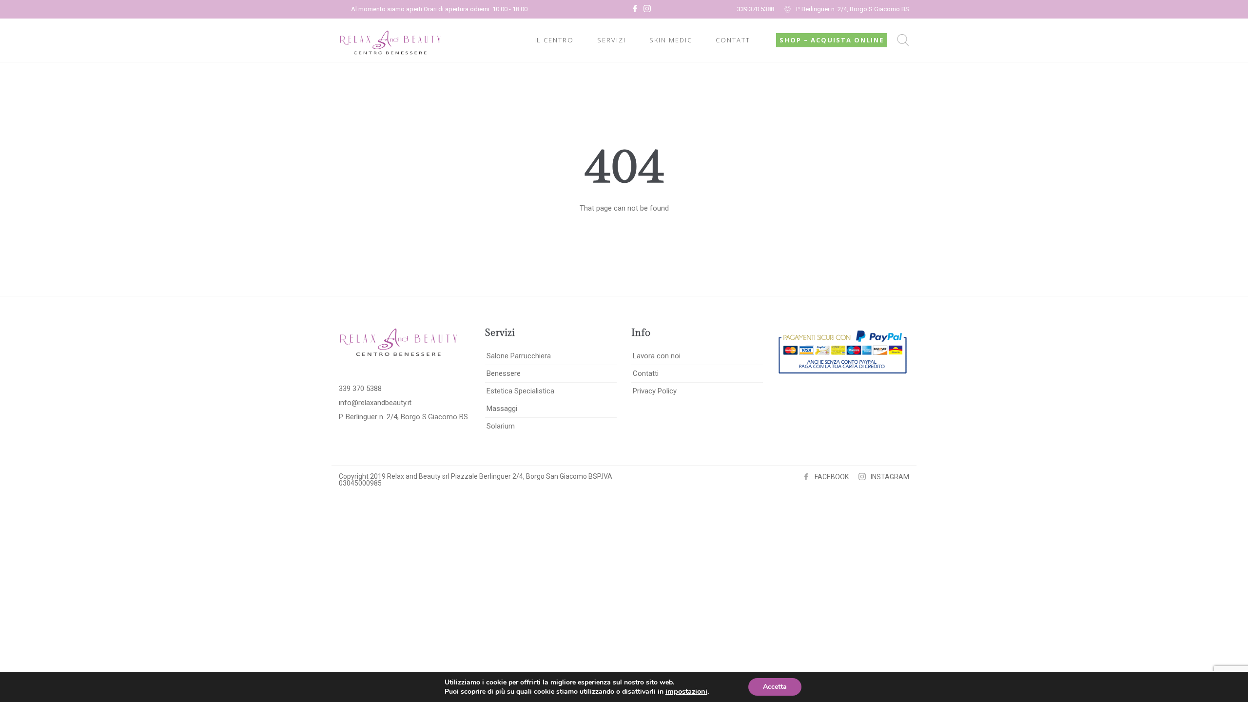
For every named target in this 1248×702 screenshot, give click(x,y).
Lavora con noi (657, 355)
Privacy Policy (655, 391)
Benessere (504, 373)
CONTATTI (734, 40)
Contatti (646, 373)
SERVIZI (611, 40)
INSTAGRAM (890, 477)
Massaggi (502, 408)
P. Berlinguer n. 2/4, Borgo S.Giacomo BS (852, 9)
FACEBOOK (832, 477)
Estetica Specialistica (520, 391)
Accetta (775, 686)
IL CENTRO (554, 40)
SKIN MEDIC (670, 40)
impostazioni (686, 691)
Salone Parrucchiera (519, 355)
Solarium (501, 426)
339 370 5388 (755, 9)
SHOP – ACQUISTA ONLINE (832, 40)
